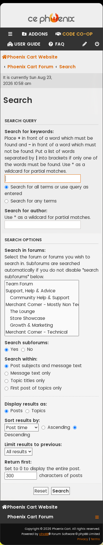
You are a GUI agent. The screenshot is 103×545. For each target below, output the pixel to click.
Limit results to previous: (33, 444)
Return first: (18, 462)
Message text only (30, 373)
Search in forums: (25, 250)
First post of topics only (35, 388)
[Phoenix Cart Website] (51, 19)
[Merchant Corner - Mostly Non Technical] (41, 304)
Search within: (21, 359)
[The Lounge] (41, 311)
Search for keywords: (29, 132)
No (29, 349)
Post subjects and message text (45, 366)
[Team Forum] (41, 284)
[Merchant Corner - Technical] (41, 332)
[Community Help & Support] (41, 297)
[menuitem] (34, 34)
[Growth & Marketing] (41, 325)
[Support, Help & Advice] (41, 290)
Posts (16, 411)
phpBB (44, 534)
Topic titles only (27, 380)
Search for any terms (33, 201)
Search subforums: (27, 343)
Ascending (58, 427)
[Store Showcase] (41, 318)
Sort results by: (22, 420)
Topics (37, 411)
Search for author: (26, 211)
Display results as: (26, 404)
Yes (13, 349)
